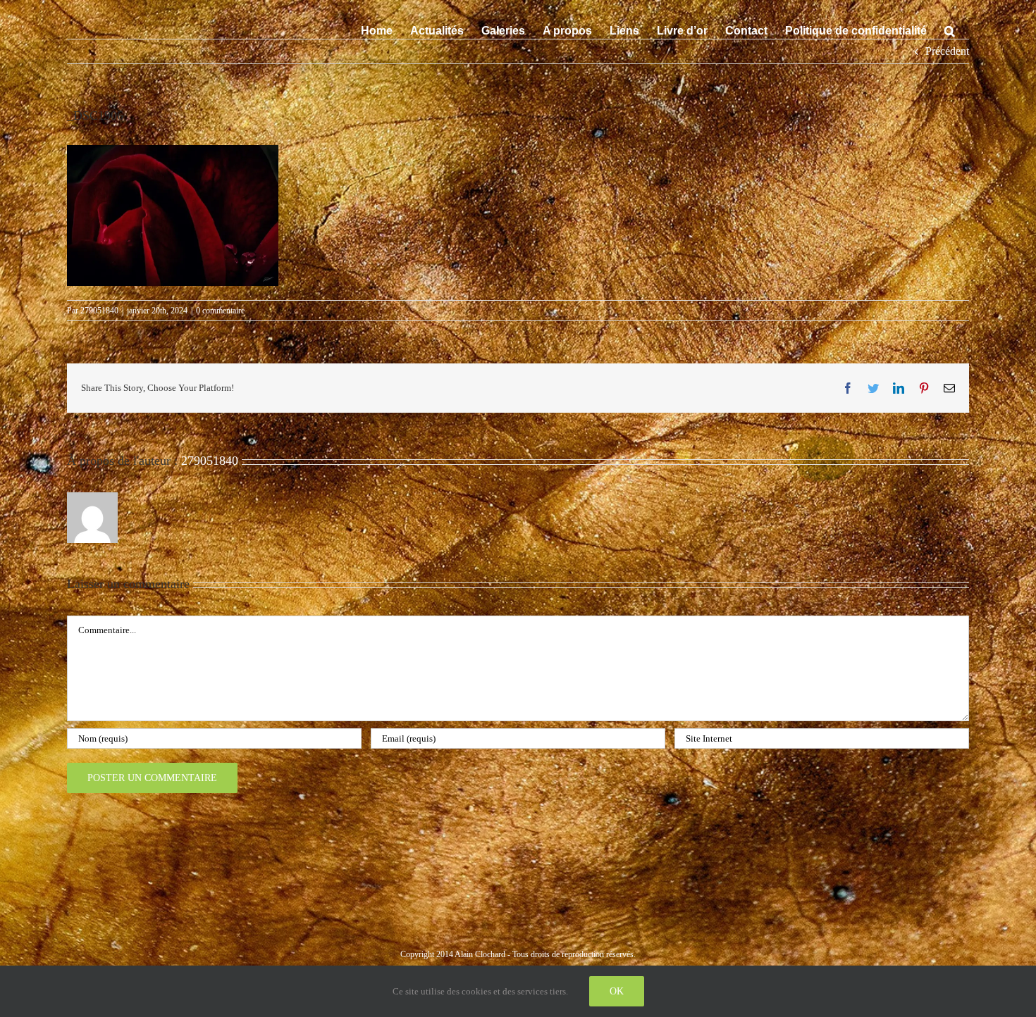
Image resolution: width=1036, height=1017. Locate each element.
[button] (949, 29)
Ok (617, 991)
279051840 (99, 311)
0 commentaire (220, 311)
